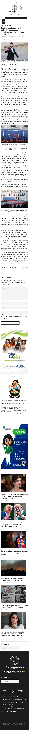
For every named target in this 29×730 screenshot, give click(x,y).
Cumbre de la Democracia (13, 38)
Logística (4, 726)
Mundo (9, 25)
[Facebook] (12, 2)
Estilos (16, 724)
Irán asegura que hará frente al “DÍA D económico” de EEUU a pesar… (14, 606)
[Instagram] (17, 2)
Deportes (23, 723)
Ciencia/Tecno (5, 724)
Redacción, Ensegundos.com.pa (8, 36)
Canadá (4, 38)
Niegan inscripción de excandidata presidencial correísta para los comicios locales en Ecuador (13, 634)
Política (4, 723)
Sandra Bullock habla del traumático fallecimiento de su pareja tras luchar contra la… (14, 496)
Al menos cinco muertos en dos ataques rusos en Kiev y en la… (12, 580)
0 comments (25, 267)
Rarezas (20, 724)
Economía (9, 723)
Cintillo (3, 25)
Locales (14, 723)
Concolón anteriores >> (22, 413)
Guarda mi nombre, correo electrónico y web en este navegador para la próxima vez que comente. (14, 316)
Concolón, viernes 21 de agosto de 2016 (11, 407)
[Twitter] (14, 2)
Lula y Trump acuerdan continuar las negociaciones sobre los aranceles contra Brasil (13, 525)
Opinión (11, 724)
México (22, 38)
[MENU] (3, 21)
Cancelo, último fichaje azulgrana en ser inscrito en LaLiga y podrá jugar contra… (14, 553)
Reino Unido (4, 39)
